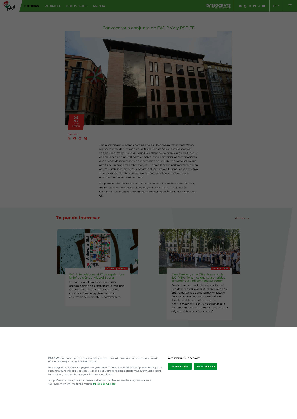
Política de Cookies (104, 383)
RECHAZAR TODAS (205, 366)
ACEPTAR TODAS (180, 366)
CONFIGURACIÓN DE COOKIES (185, 358)
